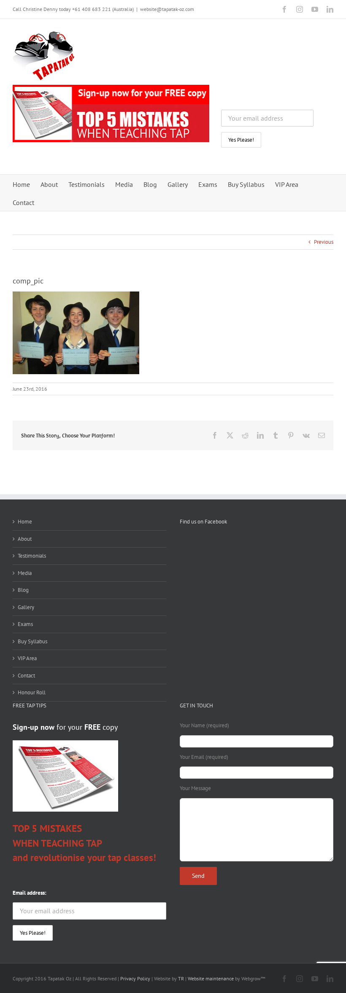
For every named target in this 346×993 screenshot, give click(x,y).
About (25, 538)
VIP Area (27, 658)
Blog (23, 590)
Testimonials (32, 555)
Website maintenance (211, 978)
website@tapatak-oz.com (167, 9)
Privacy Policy (135, 978)
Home (25, 521)
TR (180, 978)
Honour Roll (32, 692)
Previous (323, 242)
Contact (26, 675)
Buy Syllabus (32, 641)
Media (25, 573)
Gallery (26, 607)
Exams (25, 624)
